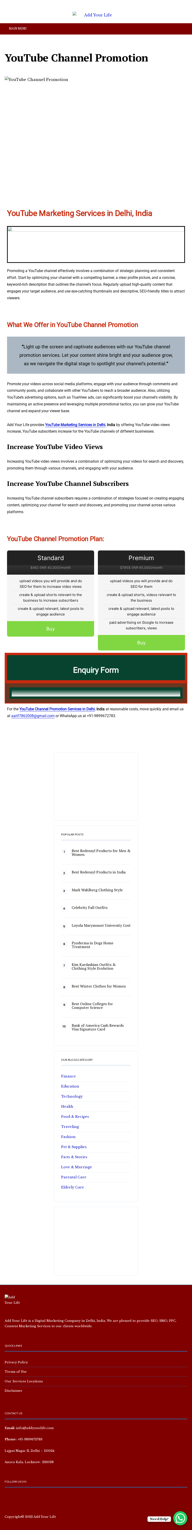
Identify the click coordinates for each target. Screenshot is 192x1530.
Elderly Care (72, 1187)
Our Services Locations (24, 1381)
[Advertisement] (96, 789)
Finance (68, 1076)
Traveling (70, 1127)
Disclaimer (13, 1390)
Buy (50, 629)
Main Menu (17, 28)
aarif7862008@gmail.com (33, 716)
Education (70, 1086)
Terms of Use (16, 1371)
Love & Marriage (76, 1167)
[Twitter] (16, 1498)
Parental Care (73, 1177)
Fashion (68, 1137)
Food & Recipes (75, 1117)
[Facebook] (8, 1498)
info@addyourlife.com (35, 1428)
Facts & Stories (74, 1157)
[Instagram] (23, 1498)
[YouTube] (31, 1498)
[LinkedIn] (38, 1498)
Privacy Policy (16, 1362)
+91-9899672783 (30, 1439)
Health (67, 1106)
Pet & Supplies (74, 1147)
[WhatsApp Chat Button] (180, 1518)
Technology (72, 1096)
